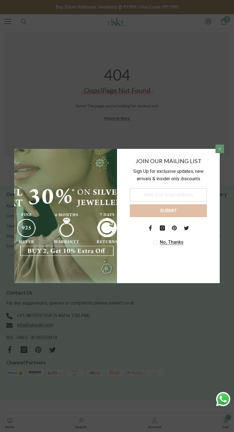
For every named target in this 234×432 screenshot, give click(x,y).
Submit (168, 210)
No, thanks (171, 242)
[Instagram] (162, 228)
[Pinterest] (174, 228)
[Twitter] (186, 228)
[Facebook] (150, 228)
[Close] (219, 149)
